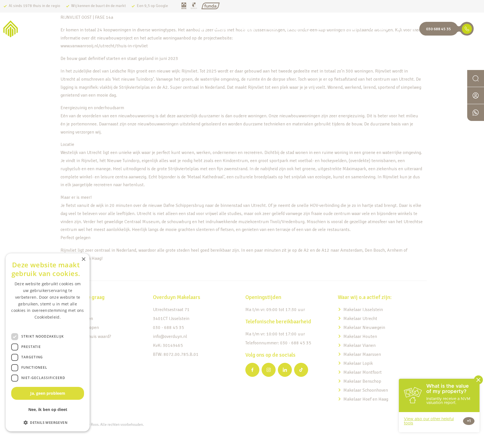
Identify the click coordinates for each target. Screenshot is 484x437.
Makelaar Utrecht (360, 318)
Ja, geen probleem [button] (47, 393)
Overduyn (378, 29)
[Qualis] (194, 6)
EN (412, 29)
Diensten (247, 29)
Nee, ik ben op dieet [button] (47, 409)
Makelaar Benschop (362, 381)
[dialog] (48, 342)
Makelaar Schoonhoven (365, 390)
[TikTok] (301, 370)
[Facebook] (252, 370)
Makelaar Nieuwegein (364, 327)
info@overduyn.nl (170, 336)
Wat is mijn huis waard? (340, 29)
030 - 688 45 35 (168, 327)
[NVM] (184, 6)
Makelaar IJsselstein (363, 309)
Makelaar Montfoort (363, 372)
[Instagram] (269, 370)
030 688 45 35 (438, 28)
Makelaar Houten (360, 336)
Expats (271, 29)
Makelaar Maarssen (362, 354)
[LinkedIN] (285, 370)
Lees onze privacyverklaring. (47, 323)
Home (201, 29)
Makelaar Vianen (359, 345)
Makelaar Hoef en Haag (365, 399)
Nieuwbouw (296, 29)
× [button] (83, 259)
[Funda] (210, 6)
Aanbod (221, 29)
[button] (47, 422)
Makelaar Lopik (358, 363)
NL (400, 29)
